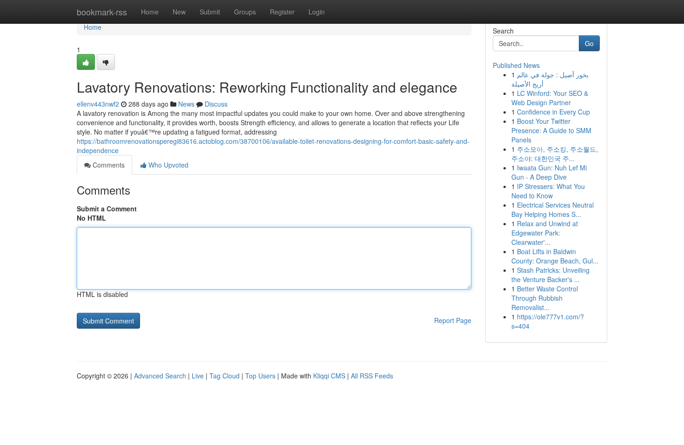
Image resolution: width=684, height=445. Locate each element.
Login (316, 11)
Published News (516, 65)
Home (150, 11)
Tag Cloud (224, 375)
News (186, 103)
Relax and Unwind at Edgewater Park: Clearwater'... (544, 233)
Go (589, 43)
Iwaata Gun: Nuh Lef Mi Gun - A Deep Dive (549, 172)
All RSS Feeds (372, 375)
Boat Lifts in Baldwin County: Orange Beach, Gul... (554, 256)
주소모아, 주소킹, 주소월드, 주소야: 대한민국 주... (554, 153)
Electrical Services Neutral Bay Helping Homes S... (552, 209)
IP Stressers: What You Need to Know (548, 191)
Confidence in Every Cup (553, 111)
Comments (108, 164)
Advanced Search (160, 375)
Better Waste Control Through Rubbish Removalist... (544, 298)
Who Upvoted (167, 164)
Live (198, 375)
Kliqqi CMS (329, 375)
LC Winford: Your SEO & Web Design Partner (549, 97)
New (179, 11)
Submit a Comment (107, 208)
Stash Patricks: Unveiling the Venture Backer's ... (550, 274)
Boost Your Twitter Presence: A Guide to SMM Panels (551, 130)
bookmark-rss (102, 12)
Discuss (216, 103)
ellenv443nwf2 (98, 103)
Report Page (452, 320)
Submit (210, 11)
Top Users (260, 375)
